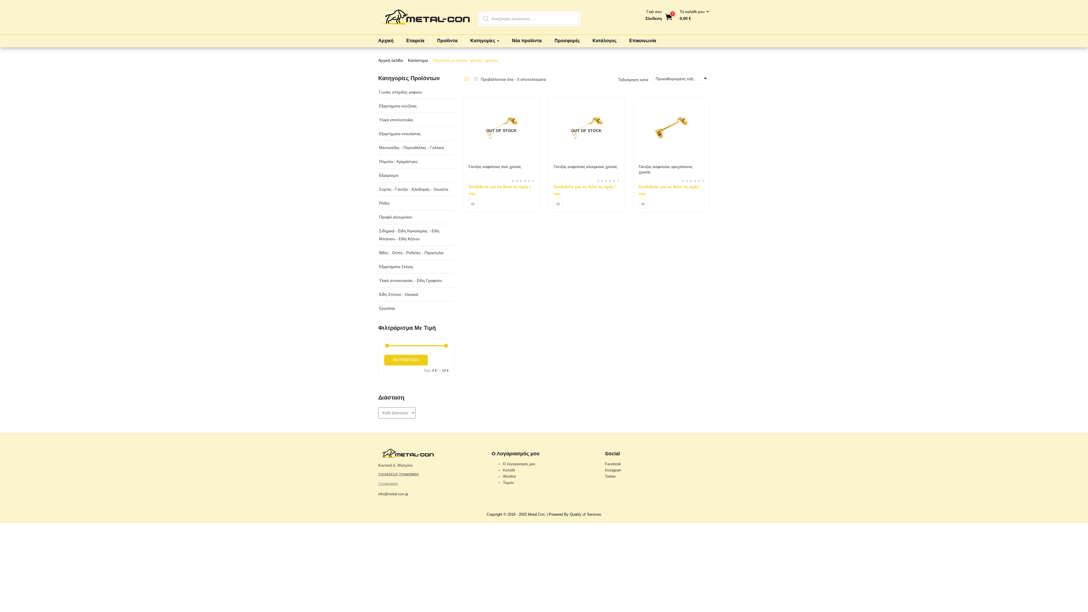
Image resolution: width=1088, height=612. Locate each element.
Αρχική (386, 40)
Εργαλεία (387, 308)
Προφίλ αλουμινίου (395, 217)
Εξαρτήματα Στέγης (396, 266)
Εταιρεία (415, 40)
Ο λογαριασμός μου (519, 464)
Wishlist (509, 476)
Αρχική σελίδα (390, 60)
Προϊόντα (447, 40)
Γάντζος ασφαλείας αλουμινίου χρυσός (585, 167)
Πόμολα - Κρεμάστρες (398, 161)
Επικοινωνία (642, 40)
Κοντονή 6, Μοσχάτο (395, 465)
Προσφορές (567, 40)
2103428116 (388, 475)
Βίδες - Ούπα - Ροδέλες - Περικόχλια (411, 252)
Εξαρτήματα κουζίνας (398, 106)
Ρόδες (384, 203)
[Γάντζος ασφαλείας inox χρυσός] (501, 100)
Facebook (613, 464)
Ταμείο (508, 483)
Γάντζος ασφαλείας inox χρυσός (495, 167)
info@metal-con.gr (393, 494)
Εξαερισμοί (388, 175)
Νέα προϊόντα (527, 40)
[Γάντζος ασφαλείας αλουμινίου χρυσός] (586, 100)
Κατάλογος (604, 40)
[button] (692, 15)
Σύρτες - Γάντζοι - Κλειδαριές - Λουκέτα (413, 189)
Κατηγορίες (483, 40)
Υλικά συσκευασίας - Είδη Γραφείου (410, 280)
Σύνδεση (653, 18)
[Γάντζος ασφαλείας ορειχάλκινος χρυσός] (671, 100)
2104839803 (409, 475)
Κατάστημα (418, 60)
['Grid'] (466, 79)
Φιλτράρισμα (406, 360)
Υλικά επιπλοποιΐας (396, 120)
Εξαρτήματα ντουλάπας (400, 133)
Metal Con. (537, 514)
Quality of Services (585, 514)
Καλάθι (509, 470)
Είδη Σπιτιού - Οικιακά (398, 294)
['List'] (476, 79)
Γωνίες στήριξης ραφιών (400, 92)
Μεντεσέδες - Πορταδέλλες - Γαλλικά (411, 147)
